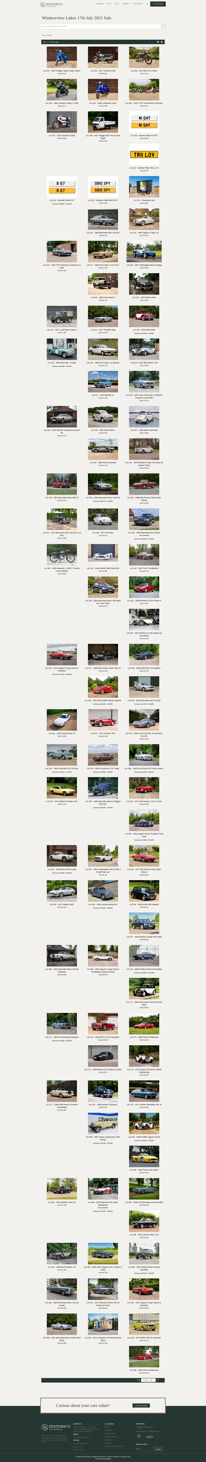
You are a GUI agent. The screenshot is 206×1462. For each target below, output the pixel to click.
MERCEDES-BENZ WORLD (114, 1446)
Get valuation (158, 4)
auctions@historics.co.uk (81, 1437)
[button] (147, 4)
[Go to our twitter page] (48, 1449)
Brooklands (110, 1433)
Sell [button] (116, 4)
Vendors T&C (78, 1450)
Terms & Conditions (113, 1456)
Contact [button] (126, 4)
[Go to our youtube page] (53, 1449)
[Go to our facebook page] (44, 1449)
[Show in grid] (162, 41)
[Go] (163, 26)
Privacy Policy (125, 1456)
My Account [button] (137, 4)
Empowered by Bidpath (103, 1459)
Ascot (107, 1427)
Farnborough (110, 1437)
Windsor (108, 1443)
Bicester (108, 1430)
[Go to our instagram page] (57, 1449)
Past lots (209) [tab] (47, 35)
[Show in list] (158, 41)
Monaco (108, 1440)
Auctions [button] (99, 4)
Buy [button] (108, 4)
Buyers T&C (77, 1447)
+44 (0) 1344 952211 (80, 1443)
